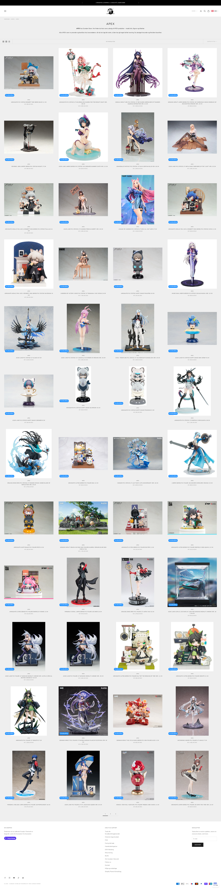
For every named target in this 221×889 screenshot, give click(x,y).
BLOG (107, 856)
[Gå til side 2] (115, 814)
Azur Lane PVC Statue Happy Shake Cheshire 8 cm (29, 420)
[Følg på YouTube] (14, 878)
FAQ (106, 840)
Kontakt (107, 865)
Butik (12, 19)
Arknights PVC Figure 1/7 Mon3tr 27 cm (29, 740)
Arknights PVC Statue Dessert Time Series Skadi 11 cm (28, 102)
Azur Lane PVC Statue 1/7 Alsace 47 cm (28, 357)
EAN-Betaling (109, 850)
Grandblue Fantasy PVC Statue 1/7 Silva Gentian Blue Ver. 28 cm (138, 166)
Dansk (194, 11)
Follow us (108, 862)
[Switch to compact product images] (9, 41)
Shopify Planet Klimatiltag (113, 871)
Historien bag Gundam (112, 837)
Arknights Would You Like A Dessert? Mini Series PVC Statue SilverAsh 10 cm (29, 294)
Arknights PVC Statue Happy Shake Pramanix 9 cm (137, 410)
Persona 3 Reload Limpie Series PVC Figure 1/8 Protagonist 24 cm (28, 804)
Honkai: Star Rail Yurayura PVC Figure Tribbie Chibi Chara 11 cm (137, 804)
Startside (7, 19)
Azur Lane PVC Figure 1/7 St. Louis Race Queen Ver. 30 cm (83, 804)
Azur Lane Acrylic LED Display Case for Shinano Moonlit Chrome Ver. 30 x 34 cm (192, 612)
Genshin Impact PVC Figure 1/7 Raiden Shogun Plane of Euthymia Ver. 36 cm (83, 741)
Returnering (108, 853)
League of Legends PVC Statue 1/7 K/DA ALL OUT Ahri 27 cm (138, 229)
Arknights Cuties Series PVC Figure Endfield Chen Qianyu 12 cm (192, 547)
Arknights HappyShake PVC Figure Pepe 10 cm (29, 547)
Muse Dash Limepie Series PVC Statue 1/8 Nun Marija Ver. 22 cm (192, 293)
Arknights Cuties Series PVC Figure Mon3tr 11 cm (192, 676)
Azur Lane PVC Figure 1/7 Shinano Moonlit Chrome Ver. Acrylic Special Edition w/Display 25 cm (28, 676)
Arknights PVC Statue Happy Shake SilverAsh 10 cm (83, 407)
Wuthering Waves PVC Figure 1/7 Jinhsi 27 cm (192, 740)
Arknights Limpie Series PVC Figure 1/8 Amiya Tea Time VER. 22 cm (192, 804)
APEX (17, 19)
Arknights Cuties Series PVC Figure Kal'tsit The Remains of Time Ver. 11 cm (137, 676)
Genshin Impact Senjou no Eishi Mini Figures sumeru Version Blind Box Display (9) (83, 548)
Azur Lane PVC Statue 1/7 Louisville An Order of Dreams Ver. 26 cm (83, 357)
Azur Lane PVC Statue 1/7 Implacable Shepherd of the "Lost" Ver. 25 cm (192, 166)
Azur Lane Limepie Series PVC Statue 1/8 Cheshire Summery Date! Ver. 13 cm (83, 166)
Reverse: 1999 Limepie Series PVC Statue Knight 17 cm (29, 166)
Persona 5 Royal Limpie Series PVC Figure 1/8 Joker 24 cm (83, 611)
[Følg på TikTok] (18, 878)
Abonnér (197, 845)
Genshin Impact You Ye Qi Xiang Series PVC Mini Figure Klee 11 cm (138, 740)
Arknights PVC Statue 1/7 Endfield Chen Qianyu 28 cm (192, 420)
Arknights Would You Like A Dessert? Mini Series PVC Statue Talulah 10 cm (28, 230)
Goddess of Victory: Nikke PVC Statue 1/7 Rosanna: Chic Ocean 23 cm (83, 293)
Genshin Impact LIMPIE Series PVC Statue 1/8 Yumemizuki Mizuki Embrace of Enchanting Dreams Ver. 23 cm (192, 103)
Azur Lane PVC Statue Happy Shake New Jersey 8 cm (192, 357)
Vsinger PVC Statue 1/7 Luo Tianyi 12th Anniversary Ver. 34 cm (137, 483)
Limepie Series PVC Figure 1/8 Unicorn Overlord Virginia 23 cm (192, 483)
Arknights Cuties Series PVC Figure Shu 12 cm (83, 483)
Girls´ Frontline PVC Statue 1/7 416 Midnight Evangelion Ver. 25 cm (138, 357)
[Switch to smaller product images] (6, 41)
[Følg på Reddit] (23, 878)
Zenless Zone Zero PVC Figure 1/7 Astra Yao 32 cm (137, 611)
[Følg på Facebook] (5, 878)
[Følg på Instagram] (9, 878)
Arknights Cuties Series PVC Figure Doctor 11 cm (138, 547)
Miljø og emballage (111, 868)
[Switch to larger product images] (3, 41)
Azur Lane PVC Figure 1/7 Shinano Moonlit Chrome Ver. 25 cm (83, 676)
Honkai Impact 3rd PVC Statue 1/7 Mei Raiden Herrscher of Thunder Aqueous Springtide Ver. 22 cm (137, 103)
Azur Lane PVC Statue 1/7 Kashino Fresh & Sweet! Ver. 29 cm (83, 229)
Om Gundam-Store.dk (112, 859)
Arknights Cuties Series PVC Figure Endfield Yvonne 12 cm (28, 611)
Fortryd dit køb (109, 843)
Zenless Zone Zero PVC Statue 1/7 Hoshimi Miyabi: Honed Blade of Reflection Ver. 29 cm (28, 483)
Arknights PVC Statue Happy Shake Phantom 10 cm (137, 293)
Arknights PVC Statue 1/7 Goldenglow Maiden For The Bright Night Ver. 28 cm (83, 103)
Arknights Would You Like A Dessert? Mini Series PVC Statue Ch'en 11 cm (192, 229)
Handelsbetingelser (111, 846)
